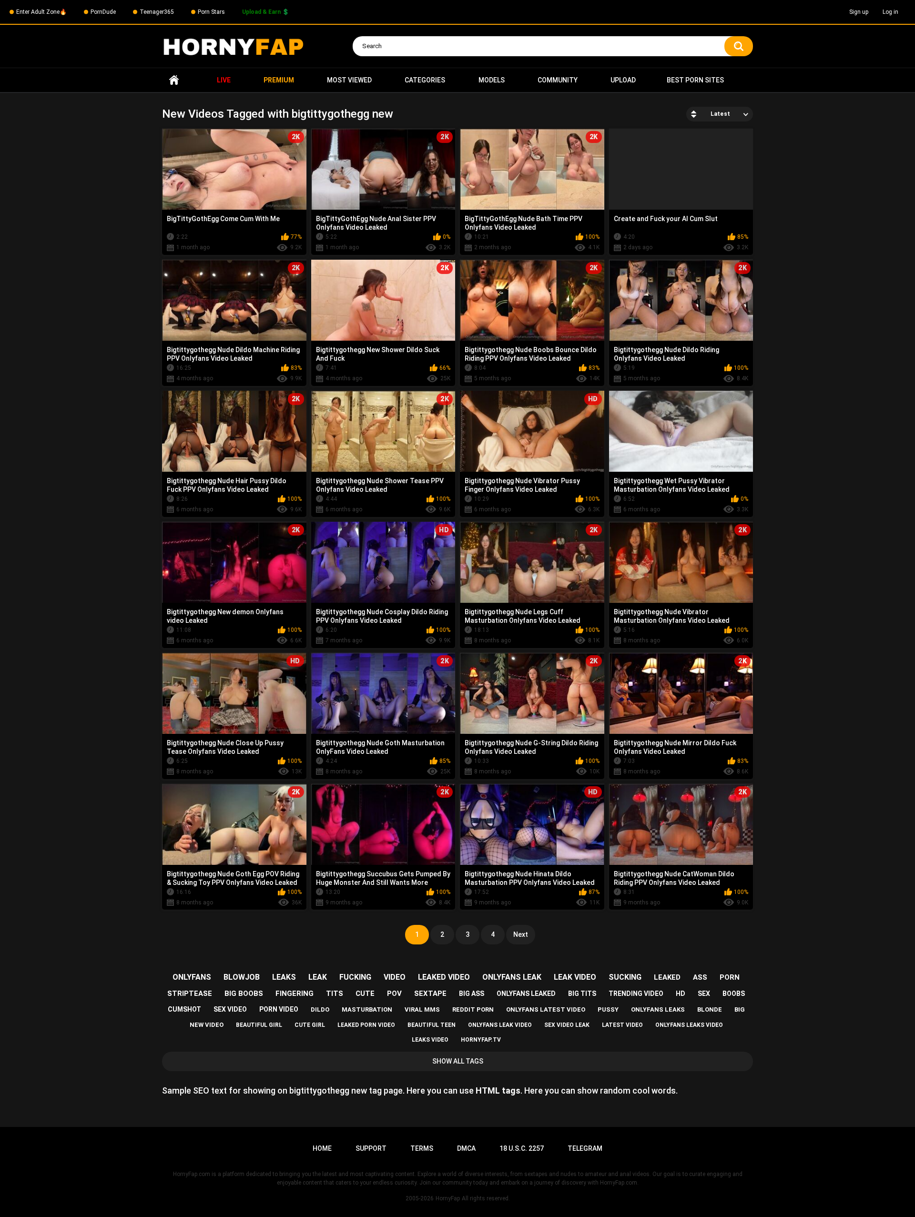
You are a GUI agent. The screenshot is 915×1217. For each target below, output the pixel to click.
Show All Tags (457, 1061)
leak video (575, 977)
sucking (625, 977)
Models (491, 80)
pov (394, 993)
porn (730, 977)
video (395, 977)
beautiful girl (259, 1025)
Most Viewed (349, 80)
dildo (320, 1009)
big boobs (243, 993)
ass (700, 977)
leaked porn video (366, 1025)
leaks (284, 977)
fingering (294, 993)
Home (174, 80)
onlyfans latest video (545, 1009)
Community (558, 80)
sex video (230, 1009)
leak (317, 977)
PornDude (103, 12)
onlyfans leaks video (689, 1025)
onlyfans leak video (500, 1025)
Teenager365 (157, 12)
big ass (471, 993)
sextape (430, 993)
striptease (189, 993)
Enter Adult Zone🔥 (41, 12)
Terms (421, 1148)
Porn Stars (211, 12)
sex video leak (567, 1025)
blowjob (242, 977)
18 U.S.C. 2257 (521, 1148)
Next (520, 934)
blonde (709, 1009)
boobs (733, 993)
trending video (636, 993)
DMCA (466, 1148)
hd (680, 993)
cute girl (310, 1025)
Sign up (858, 12)
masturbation (367, 1009)
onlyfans (192, 977)
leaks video (430, 1039)
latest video (622, 1025)
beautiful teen (431, 1025)
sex (704, 993)
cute (365, 993)
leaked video (444, 977)
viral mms (422, 1009)
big (739, 1009)
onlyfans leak (511, 977)
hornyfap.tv (481, 1039)
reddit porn (473, 1009)
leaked (667, 977)
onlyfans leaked (526, 993)
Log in (890, 12)
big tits (582, 993)
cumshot (184, 1009)
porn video (278, 1009)
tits (334, 993)
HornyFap (448, 1198)
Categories (425, 80)
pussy (608, 1009)
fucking (355, 977)
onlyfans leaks (658, 1009)
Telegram (585, 1148)
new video (207, 1024)
